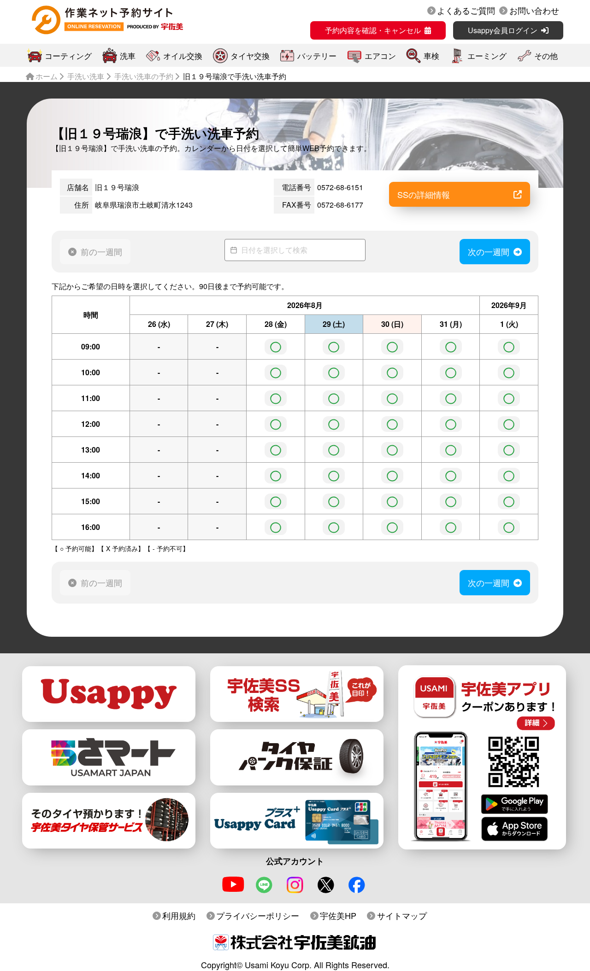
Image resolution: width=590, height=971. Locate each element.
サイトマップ (402, 915)
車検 (431, 55)
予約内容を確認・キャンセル (373, 30)
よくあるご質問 (466, 10)
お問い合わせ (534, 10)
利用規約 (178, 915)
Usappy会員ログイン (502, 30)
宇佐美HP (338, 915)
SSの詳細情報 (423, 194)
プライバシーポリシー (257, 915)
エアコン (380, 55)
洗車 (128, 55)
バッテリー (316, 55)
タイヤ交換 (250, 55)
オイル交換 (182, 55)
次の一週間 (488, 251)
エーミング (487, 55)
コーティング (68, 55)
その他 (546, 55)
